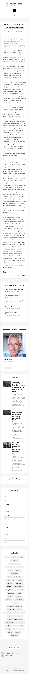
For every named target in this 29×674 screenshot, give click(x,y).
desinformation (10, 567)
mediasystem (20, 400)
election (14, 400)
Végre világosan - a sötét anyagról (14, 301)
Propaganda (14, 573)
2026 (7, 496)
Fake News (18, 570)
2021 (7, 515)
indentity (20, 401)
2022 (7, 512)
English (13, 557)
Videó (16, 612)
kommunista (15, 434)
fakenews (22, 397)
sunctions (21, 557)
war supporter (22, 398)
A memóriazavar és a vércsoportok (14, 289)
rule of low (20, 567)
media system (8, 612)
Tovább (8, 368)
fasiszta (14, 433)
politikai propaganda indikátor (17, 424)
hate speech (15, 405)
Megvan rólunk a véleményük (12, 295)
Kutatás (10, 570)
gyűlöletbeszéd (15, 435)
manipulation (15, 398)
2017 (7, 531)
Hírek (7, 557)
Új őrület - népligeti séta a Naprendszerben (11, 313)
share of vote (14, 560)
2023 (7, 508)
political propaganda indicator (17, 395)
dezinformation (16, 397)
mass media (15, 401)
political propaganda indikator (14, 606)
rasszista (18, 433)
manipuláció (15, 427)
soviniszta (23, 433)
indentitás (14, 431)
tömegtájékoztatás (16, 430)
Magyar (22, 405)
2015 (7, 538)
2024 (7, 504)
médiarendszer (20, 428)
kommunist (18, 404)
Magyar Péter (11, 616)
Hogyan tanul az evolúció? (11, 306)
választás (14, 428)
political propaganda (15, 564)
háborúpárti (21, 427)
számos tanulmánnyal (16, 240)
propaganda (15, 403)
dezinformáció (16, 426)
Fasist (16, 603)
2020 (7, 519)
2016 (7, 535)
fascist (20, 403)
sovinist (14, 404)
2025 (7, 500)
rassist (23, 403)
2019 (7, 523)
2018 (7, 527)
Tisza (19, 405)
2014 (7, 542)
